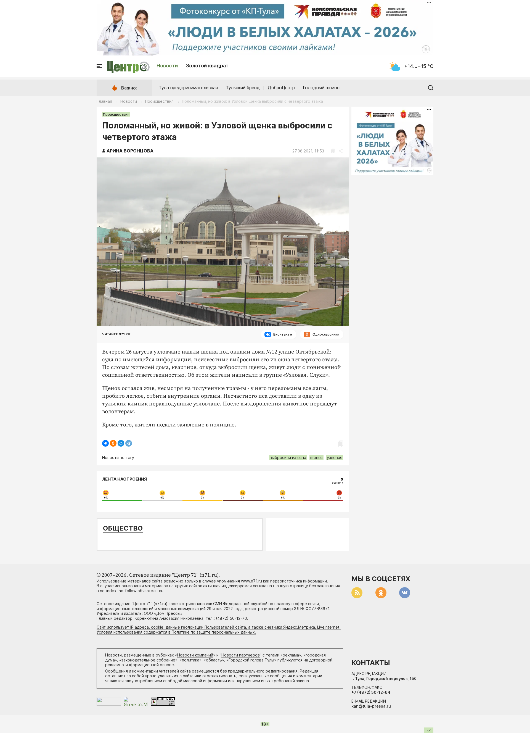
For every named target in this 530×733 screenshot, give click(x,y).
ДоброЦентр (281, 87)
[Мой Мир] (121, 443)
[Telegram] (128, 443)
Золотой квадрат (207, 65)
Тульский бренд (243, 87)
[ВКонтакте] (105, 443)
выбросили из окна (288, 457)
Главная (104, 101)
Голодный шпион (321, 87)
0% (106, 497)
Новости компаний (195, 655)
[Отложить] (333, 151)
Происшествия (159, 101)
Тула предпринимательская (188, 87)
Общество (123, 528)
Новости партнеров (240, 655)
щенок (316, 457)
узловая (334, 457)
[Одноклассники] (113, 443)
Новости (167, 65)
